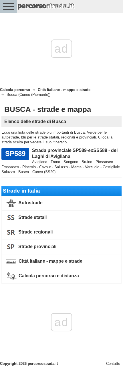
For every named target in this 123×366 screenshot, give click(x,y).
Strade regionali (35, 232)
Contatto (113, 363)
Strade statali (32, 217)
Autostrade (30, 202)
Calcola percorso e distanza (48, 275)
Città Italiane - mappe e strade (49, 261)
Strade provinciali (36, 246)
